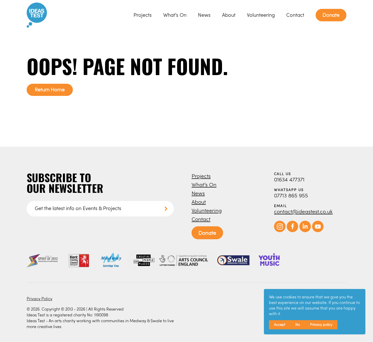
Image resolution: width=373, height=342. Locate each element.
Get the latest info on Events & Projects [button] (78, 208)
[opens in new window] (279, 230)
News (204, 14)
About (228, 14)
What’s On (175, 14)
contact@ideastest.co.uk (303, 211)
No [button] (297, 324)
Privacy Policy (39, 298)
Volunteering (261, 14)
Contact (295, 14)
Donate (331, 14)
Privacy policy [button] (321, 324)
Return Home (50, 89)
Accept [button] (279, 324)
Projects (142, 14)
